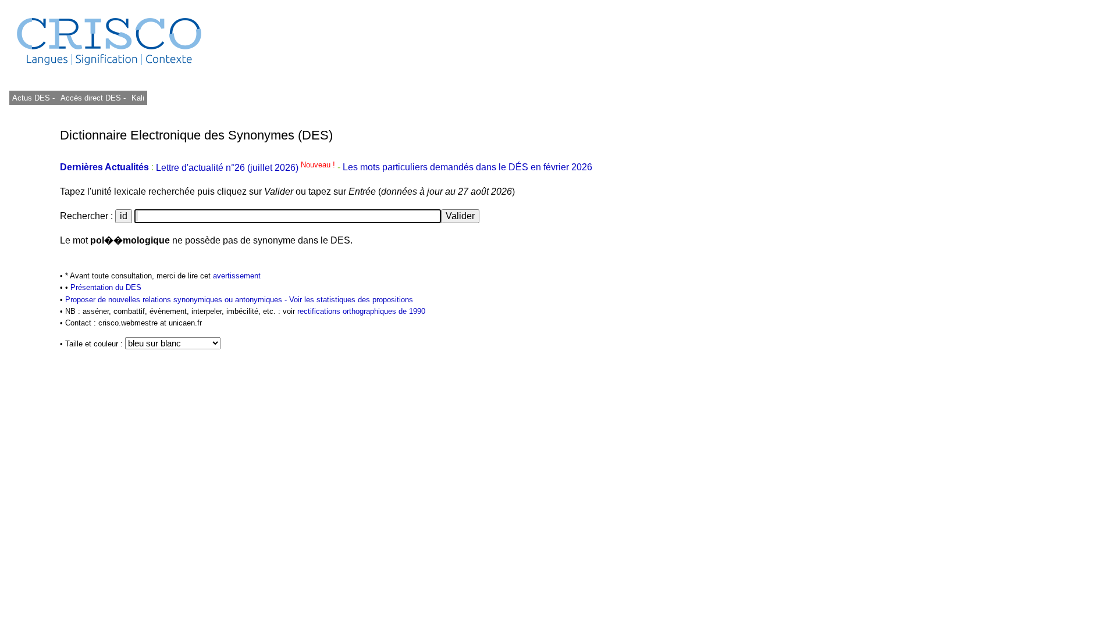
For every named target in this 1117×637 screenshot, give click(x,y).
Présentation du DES (105, 287)
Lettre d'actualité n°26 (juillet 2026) (246, 168)
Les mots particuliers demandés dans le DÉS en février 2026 (467, 168)
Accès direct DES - (93, 98)
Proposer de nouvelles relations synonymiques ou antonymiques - (177, 299)
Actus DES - (33, 98)
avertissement (237, 275)
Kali (137, 98)
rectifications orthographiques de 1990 (361, 311)
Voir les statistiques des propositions (351, 299)
